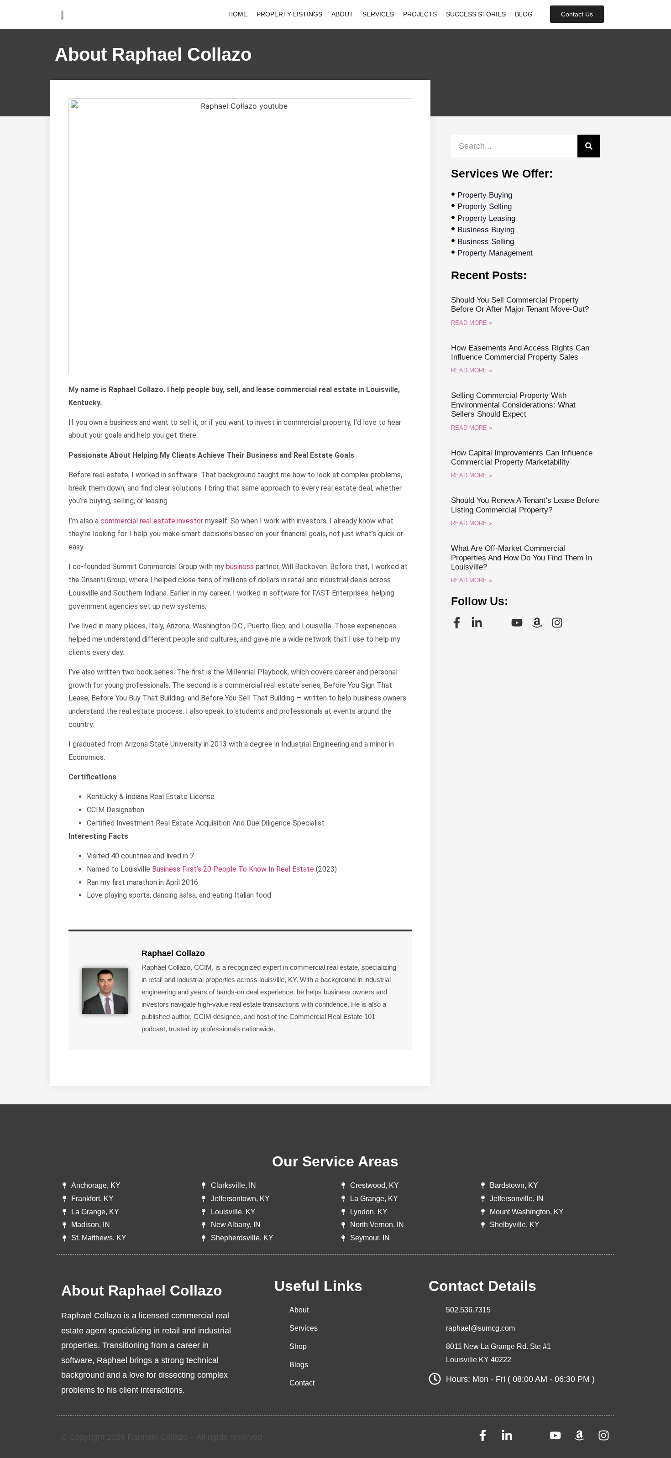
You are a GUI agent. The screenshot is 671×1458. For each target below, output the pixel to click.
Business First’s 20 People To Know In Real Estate (233, 869)
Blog (524, 14)
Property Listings (289, 14)
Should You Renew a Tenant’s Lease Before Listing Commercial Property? (525, 505)
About (342, 14)
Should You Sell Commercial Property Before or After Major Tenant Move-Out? (520, 305)
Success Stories (476, 14)
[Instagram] (557, 622)
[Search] (588, 146)
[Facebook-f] (456, 622)
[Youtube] (517, 622)
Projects (420, 14)
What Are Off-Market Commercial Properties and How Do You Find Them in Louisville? (521, 557)
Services (378, 14)
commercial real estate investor (151, 521)
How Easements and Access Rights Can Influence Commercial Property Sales (520, 352)
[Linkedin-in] (476, 622)
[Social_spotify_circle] (497, 622)
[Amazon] (537, 622)
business (240, 566)
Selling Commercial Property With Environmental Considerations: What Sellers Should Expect (513, 404)
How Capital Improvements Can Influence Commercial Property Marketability (521, 457)
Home (237, 14)
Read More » (471, 322)
